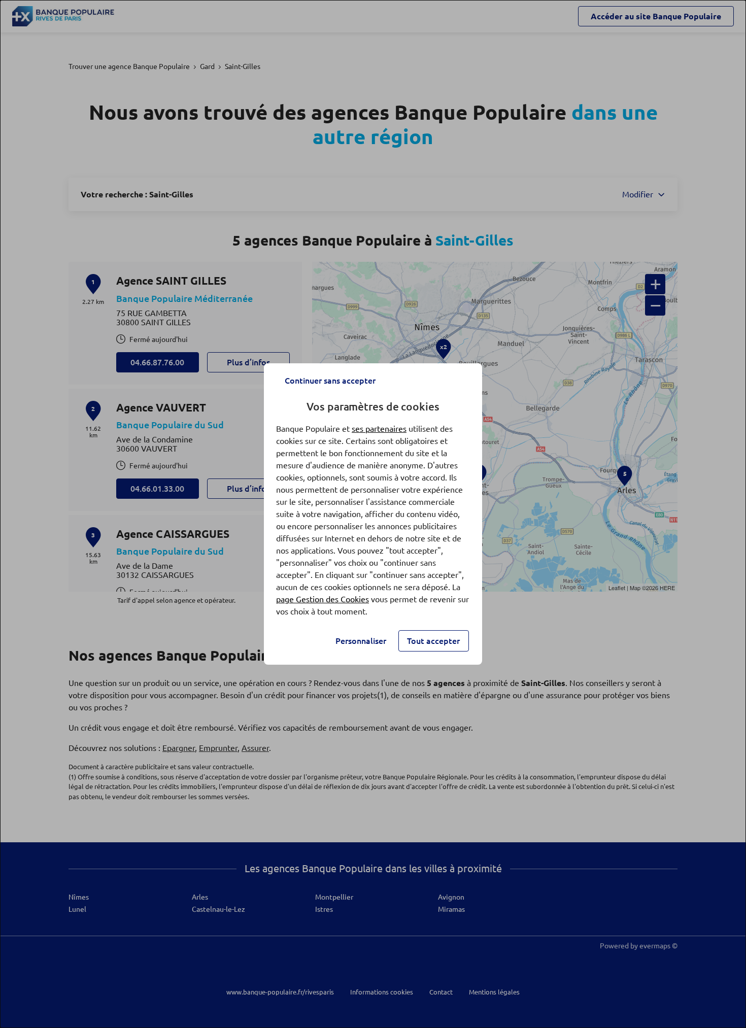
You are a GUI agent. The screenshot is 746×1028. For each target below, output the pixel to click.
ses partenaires (379, 428)
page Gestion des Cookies (322, 599)
